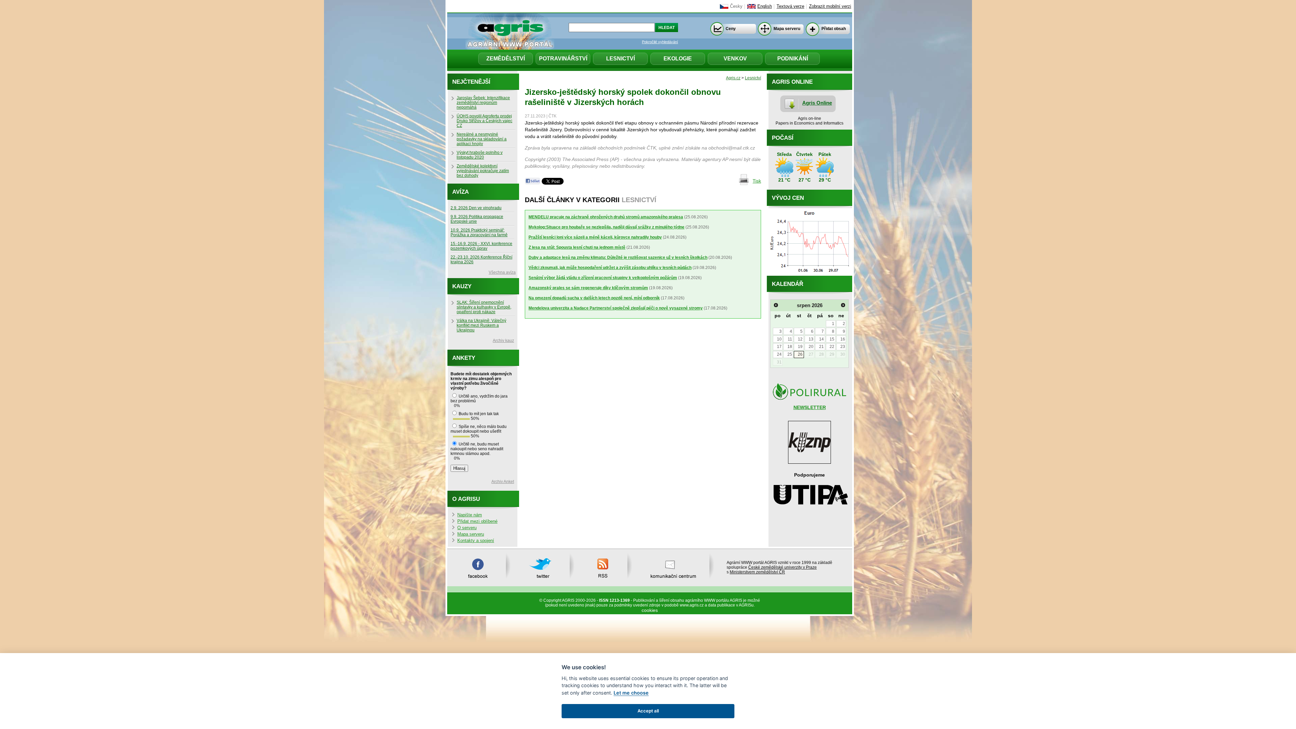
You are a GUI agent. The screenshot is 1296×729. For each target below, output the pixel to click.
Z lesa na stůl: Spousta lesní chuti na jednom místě (577, 247)
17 (779, 346)
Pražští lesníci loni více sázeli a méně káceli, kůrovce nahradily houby (595, 237)
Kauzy (461, 286)
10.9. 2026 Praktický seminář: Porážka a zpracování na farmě (479, 232)
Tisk (757, 181)
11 (790, 339)
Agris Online (817, 103)
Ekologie (678, 58)
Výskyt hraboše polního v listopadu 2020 (480, 155)
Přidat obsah (833, 28)
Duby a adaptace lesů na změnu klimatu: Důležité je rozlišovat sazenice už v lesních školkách (618, 257)
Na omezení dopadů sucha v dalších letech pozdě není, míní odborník (594, 298)
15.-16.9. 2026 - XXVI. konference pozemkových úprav (481, 246)
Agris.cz (733, 78)
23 (842, 346)
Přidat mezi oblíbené (477, 521)
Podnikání (792, 58)
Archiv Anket (502, 481)
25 (789, 354)
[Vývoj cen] (809, 274)
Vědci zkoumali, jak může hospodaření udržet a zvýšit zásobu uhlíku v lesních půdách (610, 267)
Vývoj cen (788, 198)
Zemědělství (505, 58)
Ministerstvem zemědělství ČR (757, 572)
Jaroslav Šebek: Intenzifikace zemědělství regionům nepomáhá (483, 103)
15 (832, 339)
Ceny (731, 28)
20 (811, 346)
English (764, 6)
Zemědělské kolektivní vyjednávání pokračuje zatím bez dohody (483, 171)
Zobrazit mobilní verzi (830, 6)
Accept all (648, 710)
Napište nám (469, 515)
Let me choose (631, 693)
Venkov (735, 58)
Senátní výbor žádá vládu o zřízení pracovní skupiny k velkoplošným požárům (603, 277)
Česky (736, 6)
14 (821, 339)
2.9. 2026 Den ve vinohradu (476, 208)
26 (800, 354)
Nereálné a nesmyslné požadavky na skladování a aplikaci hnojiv (482, 139)
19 (800, 346)
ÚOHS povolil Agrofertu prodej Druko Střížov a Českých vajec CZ (484, 121)
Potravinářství (563, 58)
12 (800, 339)
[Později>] (843, 305)
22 (832, 346)
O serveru (467, 527)
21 (821, 346)
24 (779, 354)
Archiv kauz (503, 340)
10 (779, 339)
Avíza (460, 192)
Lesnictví (620, 58)
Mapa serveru (787, 28)
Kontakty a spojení (475, 540)
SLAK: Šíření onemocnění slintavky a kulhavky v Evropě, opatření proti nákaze (484, 307)
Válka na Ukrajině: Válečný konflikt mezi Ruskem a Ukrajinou (481, 325)
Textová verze (790, 6)
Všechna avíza (502, 272)
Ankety (463, 358)
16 (842, 339)
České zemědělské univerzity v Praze (782, 567)
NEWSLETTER (809, 407)
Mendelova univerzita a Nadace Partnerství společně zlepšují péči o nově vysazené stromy (616, 308)
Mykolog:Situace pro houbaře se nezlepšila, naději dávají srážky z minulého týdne (606, 227)
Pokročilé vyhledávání (660, 42)
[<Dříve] (776, 305)
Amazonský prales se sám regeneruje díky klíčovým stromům (588, 288)
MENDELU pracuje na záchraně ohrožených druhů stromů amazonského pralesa (606, 217)
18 (789, 346)
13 (811, 339)
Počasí (782, 138)
